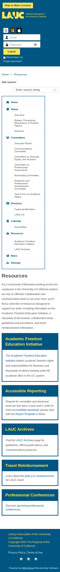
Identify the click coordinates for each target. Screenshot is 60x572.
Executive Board (23, 143)
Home (5, 74)
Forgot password (12, 61)
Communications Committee (23, 150)
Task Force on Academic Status (27, 195)
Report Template (25, 414)
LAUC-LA (19, 214)
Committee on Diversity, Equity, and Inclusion (27, 158)
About (14, 109)
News (14, 255)
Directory (16, 203)
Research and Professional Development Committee (21, 184)
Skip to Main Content (18, 5)
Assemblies (20, 227)
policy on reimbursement (39, 476)
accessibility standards (25, 409)
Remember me (14, 57)
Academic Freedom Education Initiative (24, 242)
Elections (19, 131)
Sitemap (15, 262)
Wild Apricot (28, 568)
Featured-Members (24, 209)
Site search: (9, 82)
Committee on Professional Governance (21, 167)
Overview (19, 115)
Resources (17, 233)
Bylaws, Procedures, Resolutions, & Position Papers (26, 123)
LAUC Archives (22, 249)
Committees (18, 137)
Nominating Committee (26, 175)
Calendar (16, 221)
